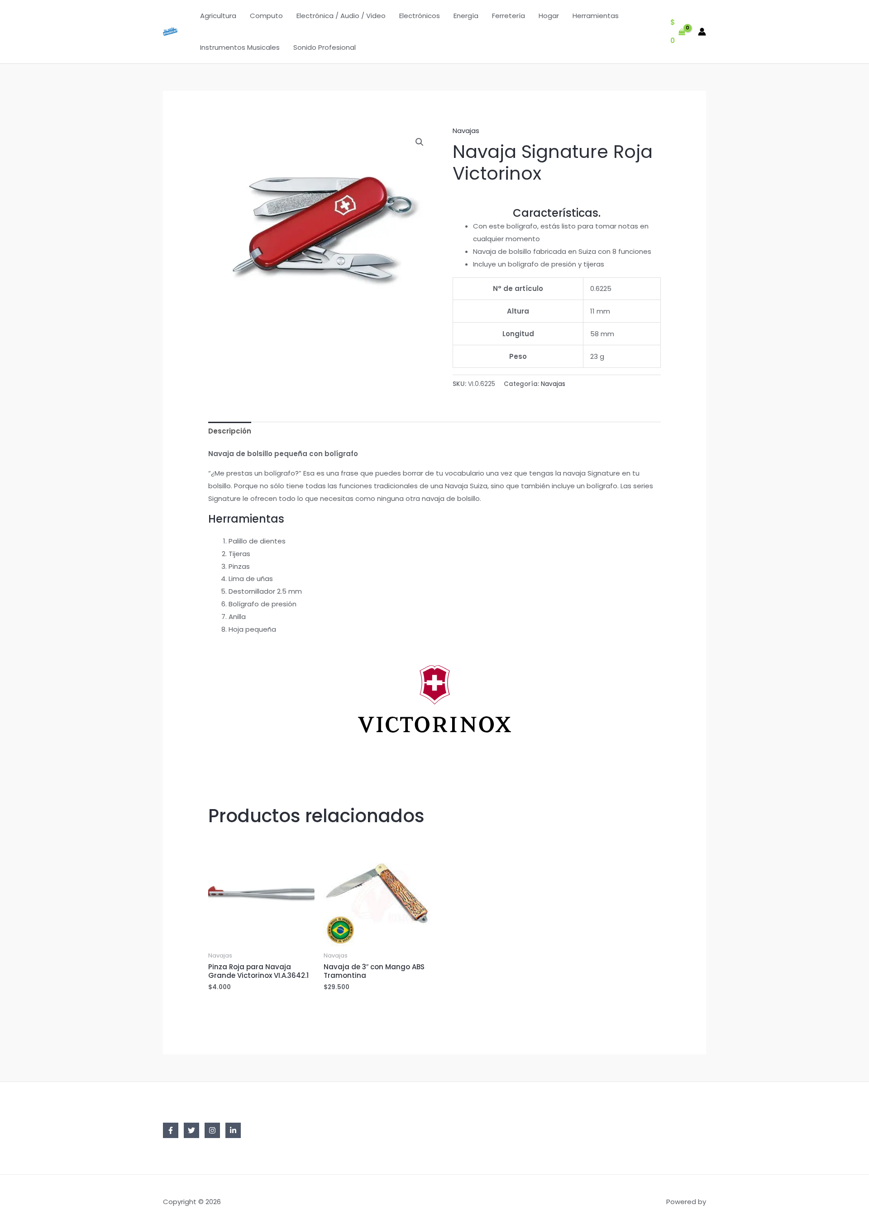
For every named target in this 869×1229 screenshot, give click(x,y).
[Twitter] (191, 1130)
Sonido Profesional (324, 47)
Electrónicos (419, 15)
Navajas (466, 130)
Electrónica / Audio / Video (341, 15)
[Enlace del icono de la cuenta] (702, 32)
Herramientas (596, 15)
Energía (466, 15)
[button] (419, 142)
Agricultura (218, 15)
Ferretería (508, 15)
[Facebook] (170, 1130)
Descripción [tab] (229, 431)
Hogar (549, 15)
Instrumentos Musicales (240, 47)
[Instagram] (212, 1130)
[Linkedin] (233, 1130)
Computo (266, 15)
